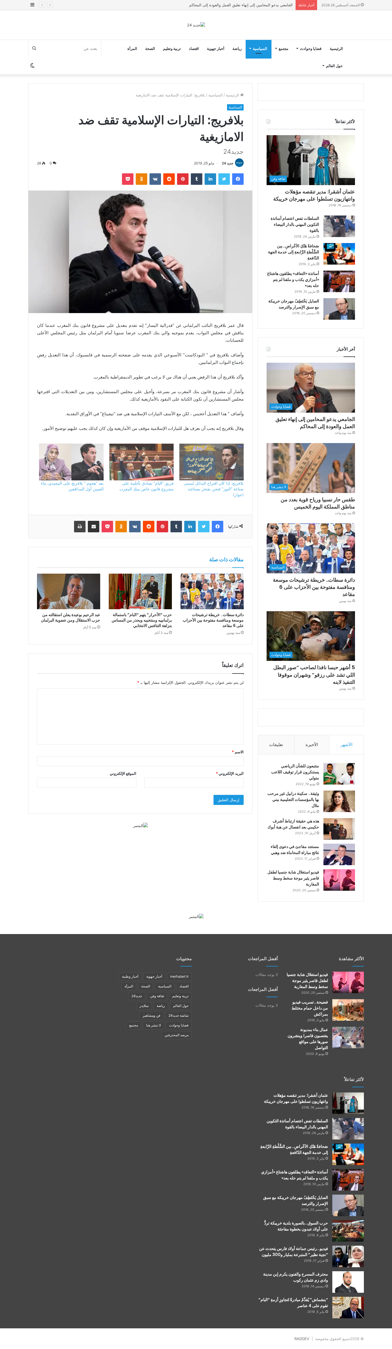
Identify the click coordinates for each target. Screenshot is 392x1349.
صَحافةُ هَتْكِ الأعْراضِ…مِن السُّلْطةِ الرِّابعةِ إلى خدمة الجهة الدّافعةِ (293, 252)
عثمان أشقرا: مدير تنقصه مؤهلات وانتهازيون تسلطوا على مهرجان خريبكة (314, 195)
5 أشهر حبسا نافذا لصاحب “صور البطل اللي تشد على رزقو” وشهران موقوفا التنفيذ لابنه (314, 674)
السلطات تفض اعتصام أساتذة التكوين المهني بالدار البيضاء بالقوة (295, 224)
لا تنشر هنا (153, 1025)
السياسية (260, 48)
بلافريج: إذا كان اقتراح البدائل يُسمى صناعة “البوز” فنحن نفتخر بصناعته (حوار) (214, 489)
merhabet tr (179, 976)
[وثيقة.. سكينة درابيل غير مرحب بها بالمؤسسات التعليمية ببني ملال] (339, 801)
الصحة (150, 48)
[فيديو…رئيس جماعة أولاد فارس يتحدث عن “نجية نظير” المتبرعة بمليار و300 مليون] (348, 1256)
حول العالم (334, 65)
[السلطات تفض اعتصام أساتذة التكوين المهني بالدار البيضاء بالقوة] (339, 226)
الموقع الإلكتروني (123, 773)
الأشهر (346, 744)
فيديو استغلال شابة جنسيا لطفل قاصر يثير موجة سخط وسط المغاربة (293, 878)
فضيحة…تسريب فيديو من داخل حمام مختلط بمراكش (310, 1008)
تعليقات (276, 744)
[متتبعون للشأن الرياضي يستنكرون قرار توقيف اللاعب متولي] (339, 774)
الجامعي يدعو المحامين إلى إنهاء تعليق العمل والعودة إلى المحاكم (315, 423)
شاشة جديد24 (178, 1015)
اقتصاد (194, 48)
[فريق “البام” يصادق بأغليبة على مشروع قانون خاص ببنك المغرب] (141, 462)
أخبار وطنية (130, 976)
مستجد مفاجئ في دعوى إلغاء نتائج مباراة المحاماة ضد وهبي (295, 849)
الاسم (238, 752)
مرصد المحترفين (176, 1035)
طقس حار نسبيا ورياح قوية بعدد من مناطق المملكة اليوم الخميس (241, 5)
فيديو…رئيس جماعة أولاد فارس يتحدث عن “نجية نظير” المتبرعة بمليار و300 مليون (293, 1251)
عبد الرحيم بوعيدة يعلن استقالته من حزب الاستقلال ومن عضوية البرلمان (70, 617)
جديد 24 (227, 163)
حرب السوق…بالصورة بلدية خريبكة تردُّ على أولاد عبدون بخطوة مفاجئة (296, 1226)
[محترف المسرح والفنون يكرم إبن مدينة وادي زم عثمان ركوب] (348, 1282)
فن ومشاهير (151, 1015)
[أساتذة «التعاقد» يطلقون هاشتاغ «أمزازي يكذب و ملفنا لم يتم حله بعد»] (339, 281)
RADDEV (301, 1338)
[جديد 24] (196, 25)
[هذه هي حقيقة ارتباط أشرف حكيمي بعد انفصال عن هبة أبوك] (339, 829)
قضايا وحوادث (310, 48)
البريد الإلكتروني (230, 773)
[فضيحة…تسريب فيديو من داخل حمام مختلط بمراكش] (348, 1010)
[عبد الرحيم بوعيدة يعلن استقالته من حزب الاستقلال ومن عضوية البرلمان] (68, 591)
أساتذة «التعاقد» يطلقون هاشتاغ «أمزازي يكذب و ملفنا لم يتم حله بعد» (293, 279)
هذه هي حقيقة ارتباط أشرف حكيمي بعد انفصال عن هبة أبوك (293, 824)
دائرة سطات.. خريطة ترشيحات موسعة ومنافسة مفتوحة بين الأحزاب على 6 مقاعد (213, 620)
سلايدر (144, 1005)
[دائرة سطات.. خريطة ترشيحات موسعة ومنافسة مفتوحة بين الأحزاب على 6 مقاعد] (212, 591)
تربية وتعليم (172, 48)
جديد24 (136, 996)
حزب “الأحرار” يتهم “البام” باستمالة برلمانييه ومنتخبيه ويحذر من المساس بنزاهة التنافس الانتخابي (142, 620)
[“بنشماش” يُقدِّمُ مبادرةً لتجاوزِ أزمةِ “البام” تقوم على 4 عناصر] (348, 1307)
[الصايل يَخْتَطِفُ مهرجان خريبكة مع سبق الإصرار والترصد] (339, 309)
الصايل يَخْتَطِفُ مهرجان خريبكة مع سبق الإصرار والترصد (293, 304)
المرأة (132, 48)
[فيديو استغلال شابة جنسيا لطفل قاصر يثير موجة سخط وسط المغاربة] (339, 880)
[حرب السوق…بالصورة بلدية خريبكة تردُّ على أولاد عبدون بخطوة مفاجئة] (348, 1231)
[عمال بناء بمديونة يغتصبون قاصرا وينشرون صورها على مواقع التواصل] (348, 1037)
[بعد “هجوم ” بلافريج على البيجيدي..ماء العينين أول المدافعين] (71, 462)
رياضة (237, 48)
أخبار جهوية (215, 48)
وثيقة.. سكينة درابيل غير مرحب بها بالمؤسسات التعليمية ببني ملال (293, 799)
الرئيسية (336, 48)
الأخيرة (312, 744)
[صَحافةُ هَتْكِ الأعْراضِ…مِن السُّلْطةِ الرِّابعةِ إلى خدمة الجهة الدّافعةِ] (339, 254)
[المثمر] (140, 825)
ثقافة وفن (157, 996)
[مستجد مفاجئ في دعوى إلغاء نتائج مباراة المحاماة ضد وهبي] (339, 854)
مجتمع (283, 48)
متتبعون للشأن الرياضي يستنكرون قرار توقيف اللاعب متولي (295, 772)
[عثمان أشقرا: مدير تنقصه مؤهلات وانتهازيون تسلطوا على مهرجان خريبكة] (348, 1103)
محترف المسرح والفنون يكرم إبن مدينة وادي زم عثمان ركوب (295, 1277)
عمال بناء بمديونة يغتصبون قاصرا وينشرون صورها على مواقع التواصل (308, 1039)
